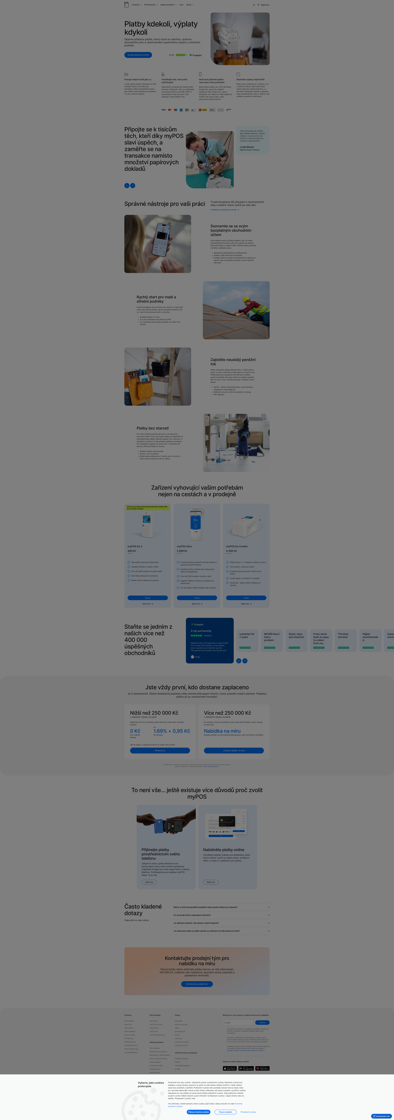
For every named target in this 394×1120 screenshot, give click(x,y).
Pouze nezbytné (225, 1112)
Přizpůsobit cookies (248, 1112)
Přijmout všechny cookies (198, 1112)
